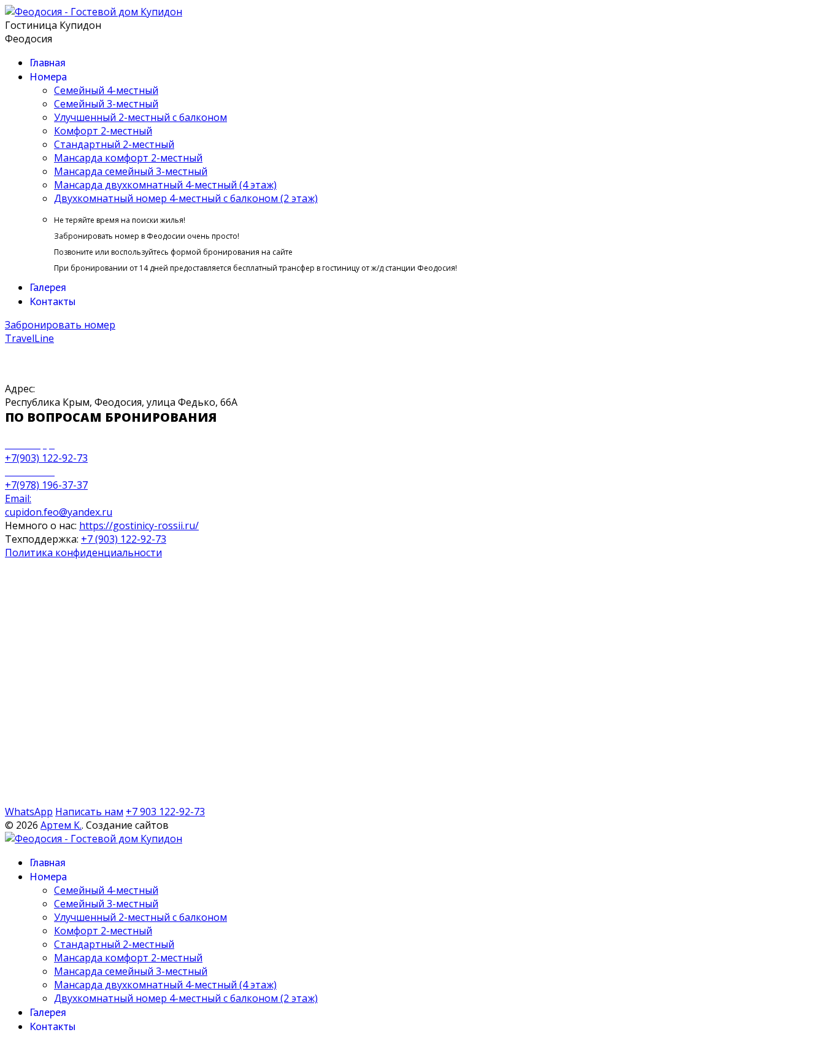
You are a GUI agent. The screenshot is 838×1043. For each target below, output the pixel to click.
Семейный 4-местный (106, 90)
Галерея (47, 287)
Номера (48, 76)
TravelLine (29, 338)
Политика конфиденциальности (83, 552)
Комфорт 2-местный (103, 131)
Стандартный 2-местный (114, 144)
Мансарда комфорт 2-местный (128, 158)
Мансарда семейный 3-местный (130, 171)
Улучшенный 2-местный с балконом (140, 117)
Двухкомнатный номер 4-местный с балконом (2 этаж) (186, 198)
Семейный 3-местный (106, 104)
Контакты (52, 301)
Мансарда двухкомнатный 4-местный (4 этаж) (165, 185)
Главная (47, 62)
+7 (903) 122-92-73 (123, 539)
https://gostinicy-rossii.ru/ (139, 525)
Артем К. (61, 825)
